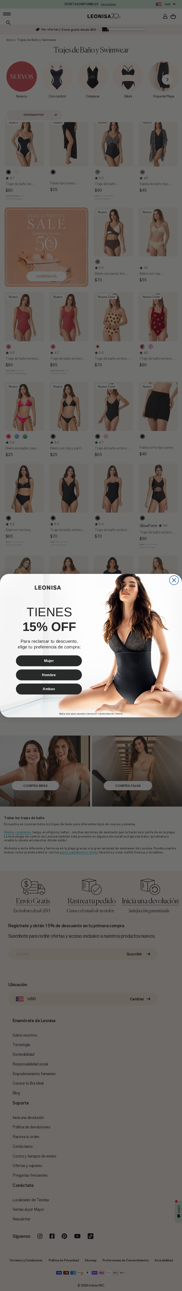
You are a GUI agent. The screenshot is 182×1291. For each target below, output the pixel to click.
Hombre (49, 675)
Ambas (49, 689)
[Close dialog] (173, 580)
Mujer (49, 660)
